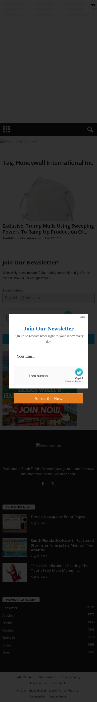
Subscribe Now (48, 398)
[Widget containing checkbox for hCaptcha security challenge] (48, 375)
